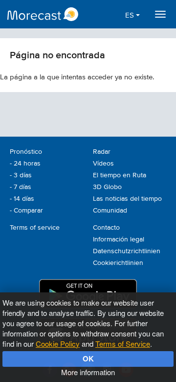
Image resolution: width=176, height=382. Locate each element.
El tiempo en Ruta (119, 175)
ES (130, 15)
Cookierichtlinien (118, 263)
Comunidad (110, 210)
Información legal (118, 239)
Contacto (106, 227)
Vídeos (103, 163)
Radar (101, 151)
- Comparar (26, 210)
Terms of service (35, 227)
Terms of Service (122, 343)
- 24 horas (25, 163)
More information (88, 372)
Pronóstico (26, 151)
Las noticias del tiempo (127, 198)
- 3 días (21, 175)
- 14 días (22, 198)
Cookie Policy (58, 343)
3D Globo (107, 187)
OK (88, 358)
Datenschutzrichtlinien (126, 251)
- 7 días (20, 187)
